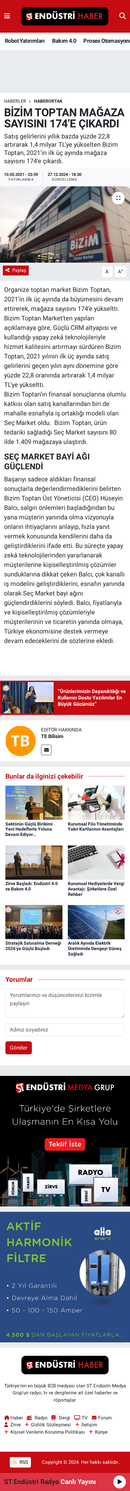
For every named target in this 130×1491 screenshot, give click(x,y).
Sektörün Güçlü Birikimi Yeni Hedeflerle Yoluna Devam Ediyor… (29, 829)
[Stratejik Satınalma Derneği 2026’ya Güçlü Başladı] (33, 922)
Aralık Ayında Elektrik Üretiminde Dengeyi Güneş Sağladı (94, 948)
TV (85, 1418)
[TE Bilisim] (20, 740)
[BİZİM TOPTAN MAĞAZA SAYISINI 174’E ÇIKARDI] (65, 224)
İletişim (89, 1425)
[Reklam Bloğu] (65, 1140)
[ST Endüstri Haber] (64, 16)
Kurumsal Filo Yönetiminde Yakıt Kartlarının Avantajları (96, 826)
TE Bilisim (52, 736)
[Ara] (122, 16)
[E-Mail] (46, 750)
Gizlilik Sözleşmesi (51, 1425)
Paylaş (19, 270)
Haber (16, 1418)
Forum (105, 1418)
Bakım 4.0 (64, 40)
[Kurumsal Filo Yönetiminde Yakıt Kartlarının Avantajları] (96, 802)
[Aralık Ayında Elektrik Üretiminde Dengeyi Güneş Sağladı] (96, 922)
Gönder (18, 1047)
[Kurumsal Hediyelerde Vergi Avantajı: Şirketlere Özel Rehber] (96, 862)
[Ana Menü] (7, 16)
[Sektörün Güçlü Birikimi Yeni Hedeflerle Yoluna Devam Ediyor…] (33, 802)
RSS (23, 1462)
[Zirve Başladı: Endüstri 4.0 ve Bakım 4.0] (33, 862)
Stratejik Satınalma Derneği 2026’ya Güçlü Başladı (33, 946)
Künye (101, 1432)
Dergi (64, 1418)
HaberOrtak (48, 101)
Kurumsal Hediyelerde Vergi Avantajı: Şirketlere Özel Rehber (96, 889)
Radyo (41, 1418)
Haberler (15, 101)
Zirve (15, 1425)
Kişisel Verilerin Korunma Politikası (47, 1432)
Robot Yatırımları (25, 40)
